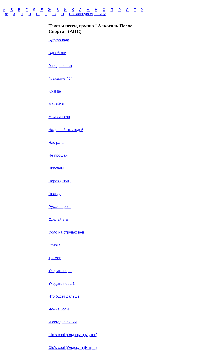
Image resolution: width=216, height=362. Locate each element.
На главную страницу (87, 14)
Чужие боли (58, 309)
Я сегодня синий (62, 322)
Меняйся (56, 104)
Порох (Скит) (59, 181)
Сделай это (58, 219)
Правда (54, 194)
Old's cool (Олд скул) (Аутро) (72, 335)
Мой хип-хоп (59, 117)
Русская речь (59, 206)
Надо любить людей (65, 130)
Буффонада (58, 40)
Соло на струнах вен (66, 232)
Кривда (54, 91)
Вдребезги (57, 53)
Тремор (54, 258)
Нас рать (56, 142)
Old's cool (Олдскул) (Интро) (72, 347)
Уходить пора (60, 271)
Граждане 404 (60, 78)
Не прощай (58, 155)
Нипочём (56, 168)
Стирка (54, 245)
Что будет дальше (63, 296)
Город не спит (60, 66)
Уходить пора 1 (61, 283)
